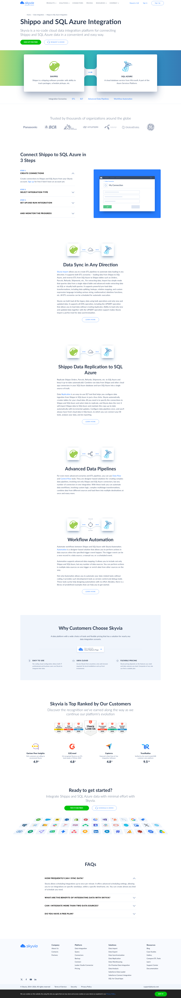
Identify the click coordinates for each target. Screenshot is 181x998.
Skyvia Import (62, 272)
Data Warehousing (115, 962)
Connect (78, 962)
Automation (62, 550)
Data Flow (116, 476)
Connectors (79, 955)
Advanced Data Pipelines (98, 99)
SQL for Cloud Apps (116, 978)
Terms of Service (60, 987)
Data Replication (115, 958)
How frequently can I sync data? (64, 878)
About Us (55, 948)
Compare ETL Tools (154, 958)
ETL (73, 99)
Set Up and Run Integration (36, 203)
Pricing (77, 968)
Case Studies (151, 952)
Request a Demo (58, 42)
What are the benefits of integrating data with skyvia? (77, 898)
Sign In (145, 3)
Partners (55, 955)
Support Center (152, 965)
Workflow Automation (123, 99)
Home (29, 15)
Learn (149, 962)
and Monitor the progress (36, 213)
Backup (77, 958)
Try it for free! (76, 808)
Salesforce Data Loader (117, 972)
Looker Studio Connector (84, 965)
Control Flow (66, 479)
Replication (66, 394)
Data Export (113, 952)
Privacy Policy (86, 987)
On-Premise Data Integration (119, 965)
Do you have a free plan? (59, 914)
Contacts (55, 952)
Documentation (152, 968)
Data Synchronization (116, 955)
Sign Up (157, 3)
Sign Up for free (31, 42)
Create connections (32, 173)
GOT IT (160, 994)
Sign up (31, 182)
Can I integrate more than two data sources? (71, 906)
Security (74, 987)
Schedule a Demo (106, 808)
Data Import (113, 948)
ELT (81, 99)
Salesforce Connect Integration (120, 975)
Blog (148, 948)
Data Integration (38, 15)
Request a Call (134, 3)
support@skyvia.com (151, 987)
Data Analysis (113, 968)
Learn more (90, 319)
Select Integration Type (34, 192)
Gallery (149, 955)
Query (77, 952)
